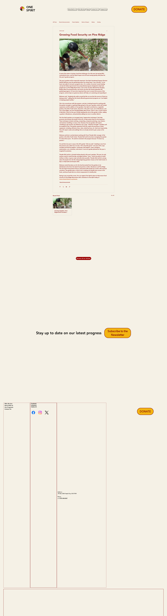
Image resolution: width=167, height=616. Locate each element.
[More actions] (107, 31)
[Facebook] (33, 412)
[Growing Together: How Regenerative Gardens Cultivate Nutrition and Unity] (62, 203)
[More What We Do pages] (75, 9)
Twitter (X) (34, 407)
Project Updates (75, 22)
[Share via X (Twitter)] (63, 186)
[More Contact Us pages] (98, 9)
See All (112, 195)
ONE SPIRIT (30, 8)
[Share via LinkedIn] (66, 186)
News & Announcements (64, 22)
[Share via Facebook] (60, 186)
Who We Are (8, 403)
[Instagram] (40, 412)
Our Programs (9, 407)
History (93, 22)
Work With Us (9, 405)
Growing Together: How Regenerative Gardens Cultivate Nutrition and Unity (60, 211)
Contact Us (8, 409)
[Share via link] (69, 186)
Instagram (34, 405)
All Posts (55, 22)
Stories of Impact (85, 22)
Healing (99, 22)
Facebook (33, 403)
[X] (46, 412)
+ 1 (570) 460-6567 (62, 498)
